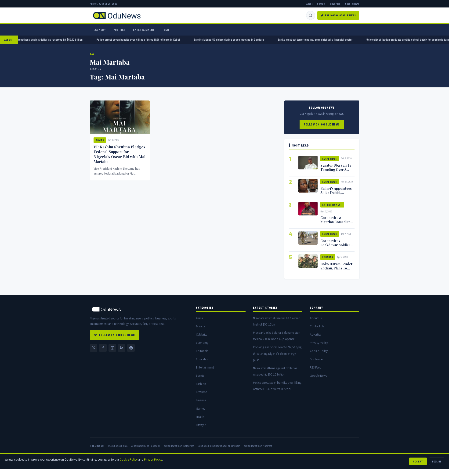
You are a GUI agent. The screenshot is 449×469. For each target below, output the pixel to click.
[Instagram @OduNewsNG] (112, 348)
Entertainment (144, 30)
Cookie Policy (319, 351)
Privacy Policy (319, 342)
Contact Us (317, 326)
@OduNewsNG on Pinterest (258, 445)
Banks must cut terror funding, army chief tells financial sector (300, 39)
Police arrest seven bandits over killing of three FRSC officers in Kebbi (123, 39)
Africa (199, 318)
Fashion (201, 384)
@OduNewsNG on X (117, 445)
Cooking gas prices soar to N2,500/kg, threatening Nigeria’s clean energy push (277, 353)
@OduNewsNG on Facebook (145, 445)
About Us (316, 318)
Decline (436, 461)
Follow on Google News (340, 15)
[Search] (310, 15)
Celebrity (201, 334)
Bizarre (200, 326)
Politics (119, 30)
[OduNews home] (139, 309)
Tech (165, 30)
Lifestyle (201, 425)
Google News (352, 3)
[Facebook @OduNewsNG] (103, 348)
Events (200, 375)
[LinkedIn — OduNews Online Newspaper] (121, 348)
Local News (329, 158)
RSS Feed (315, 367)
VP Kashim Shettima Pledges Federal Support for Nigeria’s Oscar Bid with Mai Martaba (119, 154)
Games (200, 408)
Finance (201, 400)
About (309, 3)
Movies (99, 140)
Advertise (335, 3)
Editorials (202, 351)
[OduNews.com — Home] (117, 15)
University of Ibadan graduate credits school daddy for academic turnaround (397, 39)
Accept (418, 461)
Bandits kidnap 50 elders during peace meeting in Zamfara (214, 39)
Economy (100, 30)
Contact (321, 3)
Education (202, 359)
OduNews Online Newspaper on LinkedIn (219, 445)
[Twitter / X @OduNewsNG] (93, 348)
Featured (201, 392)
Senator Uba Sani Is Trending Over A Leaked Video (335, 169)
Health (200, 417)
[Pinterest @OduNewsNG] (131, 348)
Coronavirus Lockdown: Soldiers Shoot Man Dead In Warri (336, 247)
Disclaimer (316, 359)
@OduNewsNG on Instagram (179, 445)
